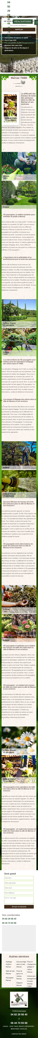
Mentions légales (19, 1029)
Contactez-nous (19, 1034)
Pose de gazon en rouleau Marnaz (19, 975)
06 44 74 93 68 (8, 32)
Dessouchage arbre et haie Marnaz (21, 964)
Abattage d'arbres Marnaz (9, 964)
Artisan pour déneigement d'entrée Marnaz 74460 (31, 981)
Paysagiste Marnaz (10, 979)
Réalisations (22, 21)
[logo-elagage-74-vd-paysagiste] (1, 21)
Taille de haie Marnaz (10, 972)
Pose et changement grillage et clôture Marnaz (31, 967)
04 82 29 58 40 (8, 11)
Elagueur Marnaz (19, 984)
